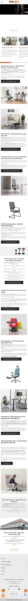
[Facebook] (8, 589)
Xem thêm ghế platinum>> (10, 433)
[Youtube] (19, 589)
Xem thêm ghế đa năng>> (14, 282)
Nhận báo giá (14, 549)
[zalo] (25, 594)
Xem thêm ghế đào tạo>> (10, 308)
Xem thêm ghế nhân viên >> (10, 149)
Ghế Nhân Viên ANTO (7, 47)
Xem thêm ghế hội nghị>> (10, 242)
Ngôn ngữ (14, 593)
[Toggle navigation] (2, 2)
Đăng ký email (14, 582)
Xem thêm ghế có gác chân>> (11, 359)
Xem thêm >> (6, 463)
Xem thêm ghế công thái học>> (11, 170)
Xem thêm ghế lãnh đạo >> (10, 81)
